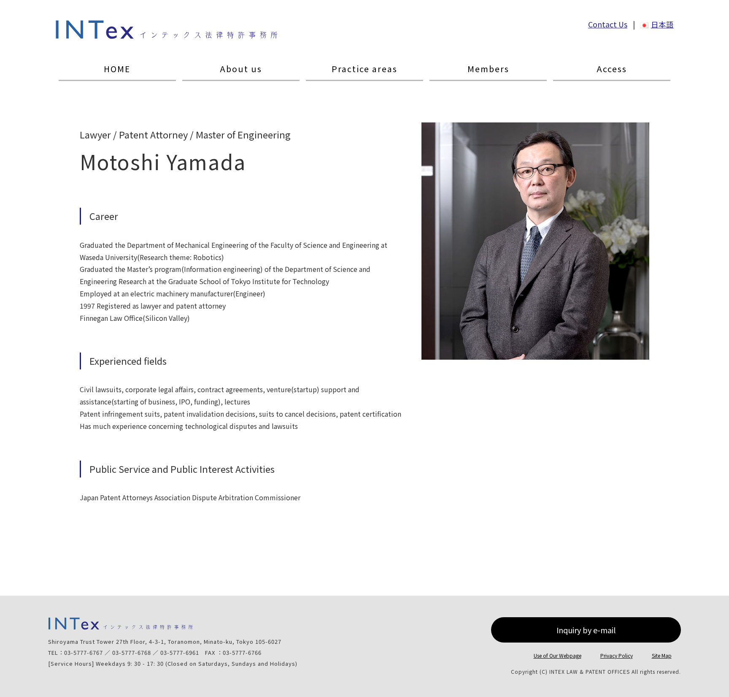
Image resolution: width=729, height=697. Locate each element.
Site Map (662, 655)
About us (241, 69)
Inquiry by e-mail (586, 629)
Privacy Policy (616, 655)
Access (612, 69)
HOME (117, 69)
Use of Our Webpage (557, 655)
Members (488, 69)
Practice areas (364, 69)
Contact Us (607, 24)
